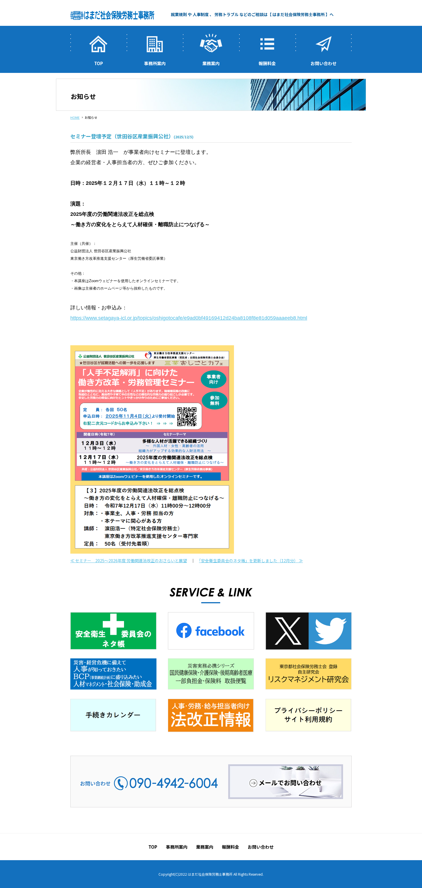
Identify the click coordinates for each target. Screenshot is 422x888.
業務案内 (211, 63)
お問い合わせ (323, 63)
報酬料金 (267, 63)
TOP (98, 63)
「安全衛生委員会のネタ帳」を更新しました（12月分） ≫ (251, 560)
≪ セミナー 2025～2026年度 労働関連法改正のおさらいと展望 (128, 560)
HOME (75, 117)
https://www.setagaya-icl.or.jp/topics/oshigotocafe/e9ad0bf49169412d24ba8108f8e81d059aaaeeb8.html (188, 318)
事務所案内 (155, 63)
